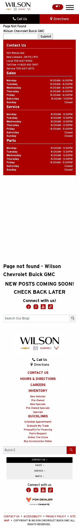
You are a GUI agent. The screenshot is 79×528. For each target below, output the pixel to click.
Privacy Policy (56, 516)
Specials (38, 412)
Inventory (37, 390)
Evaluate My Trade (38, 426)
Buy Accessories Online (38, 441)
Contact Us (38, 372)
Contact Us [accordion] (39, 460)
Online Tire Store (38, 437)
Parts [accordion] (39, 476)
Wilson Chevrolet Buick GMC (23, 31)
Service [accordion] (39, 471)
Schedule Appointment (37, 422)
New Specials (38, 404)
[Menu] (70, 8)
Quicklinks (38, 416)
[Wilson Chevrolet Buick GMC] (17, 6)
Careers (38, 385)
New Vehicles (38, 396)
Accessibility (32, 516)
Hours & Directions (38, 379)
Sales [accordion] (39, 465)
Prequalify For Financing (38, 429)
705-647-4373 (25, 68)
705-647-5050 (23, 61)
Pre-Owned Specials (38, 408)
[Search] (73, 318)
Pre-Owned (37, 400)
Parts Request (38, 433)
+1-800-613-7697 (27, 65)
